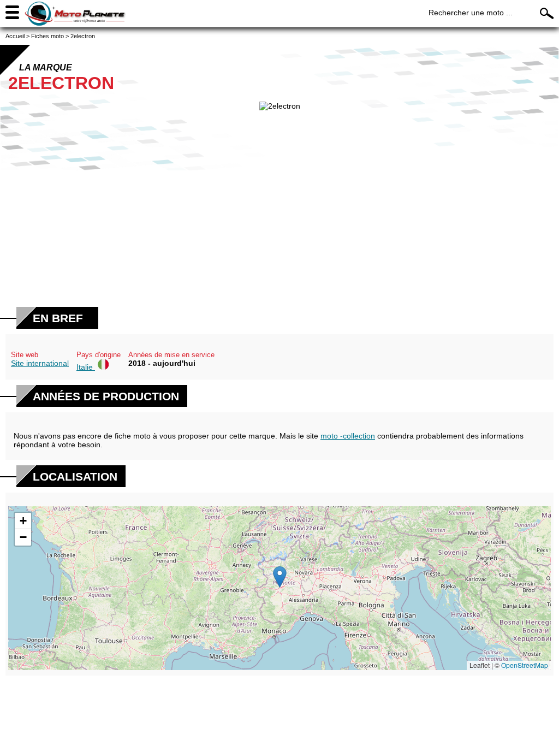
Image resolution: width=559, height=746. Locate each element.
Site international (40, 363)
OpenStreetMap (524, 665)
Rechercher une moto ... (471, 12)
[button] (280, 577)
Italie (85, 367)
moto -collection (347, 435)
